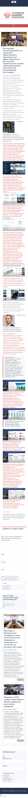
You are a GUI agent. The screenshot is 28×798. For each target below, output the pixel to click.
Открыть (20, 679)
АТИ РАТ (7, 650)
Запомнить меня (9, 773)
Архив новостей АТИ (9, 605)
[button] (14, 149)
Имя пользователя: (7, 757)
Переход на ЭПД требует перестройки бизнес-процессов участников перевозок (14, 701)
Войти (6, 777)
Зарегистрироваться (8, 779)
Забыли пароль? (7, 781)
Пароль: (5, 766)
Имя (3, 554)
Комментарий (5, 540)
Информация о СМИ (8, 603)
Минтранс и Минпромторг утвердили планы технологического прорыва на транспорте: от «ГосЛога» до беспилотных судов (13, 639)
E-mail (3, 562)
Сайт (2, 569)
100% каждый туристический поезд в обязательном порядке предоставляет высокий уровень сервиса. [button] (14, 423)
